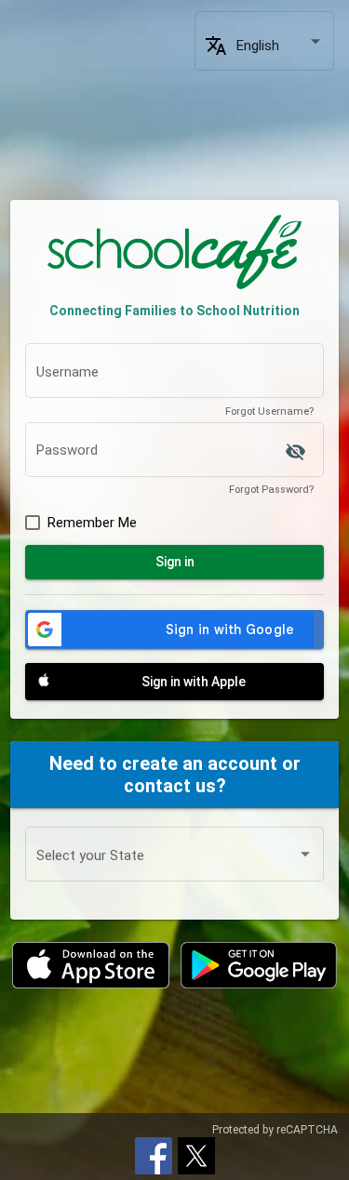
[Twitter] (196, 1154)
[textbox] (175, 375)
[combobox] (280, 46)
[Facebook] (153, 1154)
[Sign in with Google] (174, 629)
